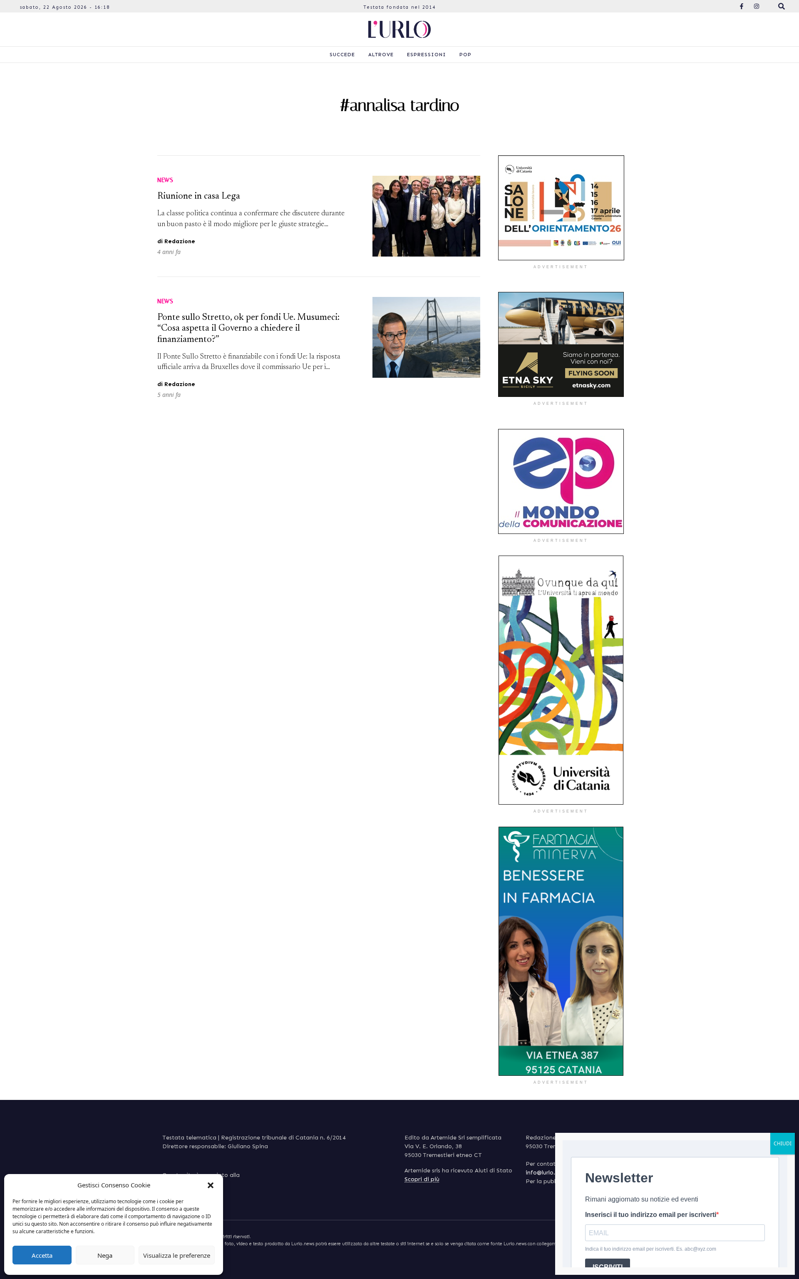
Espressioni (426, 54)
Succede (342, 54)
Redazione (179, 241)
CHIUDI (783, 1143)
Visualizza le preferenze (176, 1255)
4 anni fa (169, 252)
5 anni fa (169, 395)
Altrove (381, 54)
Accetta (42, 1255)
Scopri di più (421, 1179)
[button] (210, 1185)
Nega (104, 1255)
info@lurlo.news (547, 1172)
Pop (465, 54)
